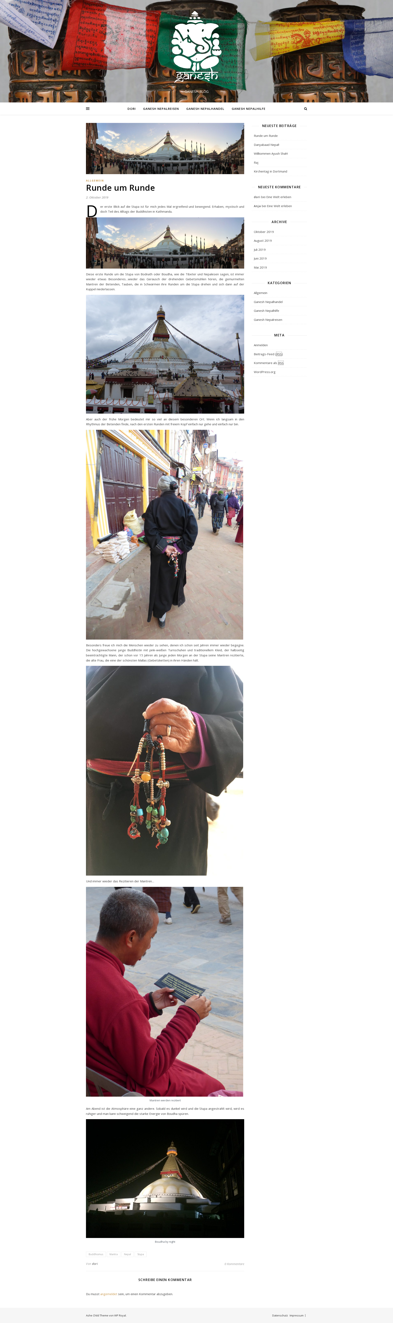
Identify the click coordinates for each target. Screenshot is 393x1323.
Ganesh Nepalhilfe (248, 109)
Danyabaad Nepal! (266, 145)
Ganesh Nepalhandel (205, 109)
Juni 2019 (260, 258)
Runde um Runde (266, 136)
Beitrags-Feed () (268, 354)
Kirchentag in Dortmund (270, 171)
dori (95, 1264)
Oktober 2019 (264, 232)
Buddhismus (96, 1254)
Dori (132, 109)
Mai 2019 (260, 267)
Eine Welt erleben (278, 197)
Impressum (297, 1315)
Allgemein (95, 180)
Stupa (140, 1254)
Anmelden (261, 345)
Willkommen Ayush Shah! (271, 153)
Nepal (127, 1254)
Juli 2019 (260, 249)
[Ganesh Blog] (196, 47)
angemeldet (108, 1294)
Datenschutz (280, 1315)
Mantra (114, 1254)
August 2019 (263, 240)
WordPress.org (265, 372)
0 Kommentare (234, 1264)
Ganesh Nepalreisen (161, 109)
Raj (256, 162)
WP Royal (120, 1315)
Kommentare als (268, 363)
